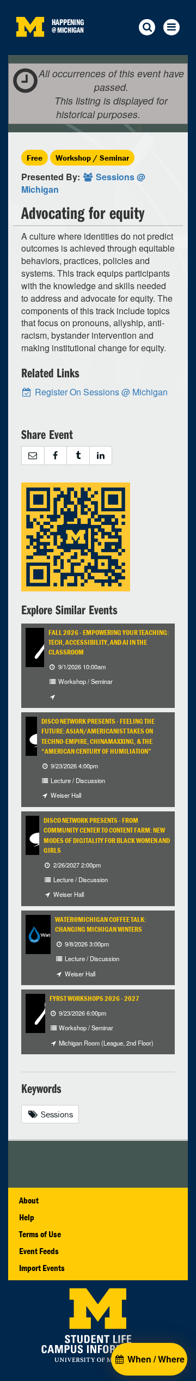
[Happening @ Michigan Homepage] (30, 48)
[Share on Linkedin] (101, 455)
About (29, 1200)
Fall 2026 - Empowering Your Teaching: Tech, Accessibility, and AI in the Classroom (108, 642)
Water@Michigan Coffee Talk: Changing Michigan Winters (100, 924)
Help (26, 1217)
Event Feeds (39, 1250)
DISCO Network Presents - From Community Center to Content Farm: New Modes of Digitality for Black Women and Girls (107, 835)
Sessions (56, 1114)
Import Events (42, 1267)
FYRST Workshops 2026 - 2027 (94, 998)
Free (34, 157)
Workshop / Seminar (92, 157)
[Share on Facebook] (55, 455)
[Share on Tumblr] (77, 455)
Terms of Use (40, 1234)
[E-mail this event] (32, 455)
